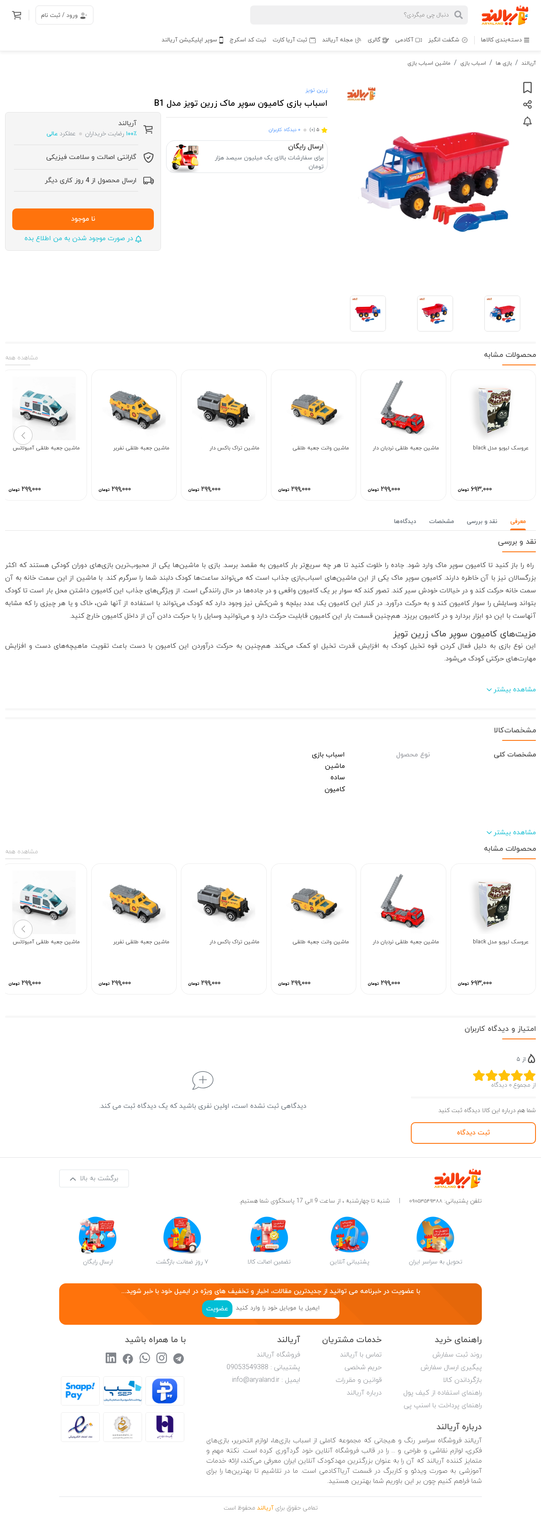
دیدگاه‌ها (405, 522)
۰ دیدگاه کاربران (284, 129)
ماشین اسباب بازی (429, 63)
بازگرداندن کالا (462, 1380)
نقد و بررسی (482, 522)
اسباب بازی (473, 63)
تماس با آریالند (361, 1354)
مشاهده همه (21, 357)
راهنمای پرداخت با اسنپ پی (443, 1405)
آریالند (529, 63)
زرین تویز (317, 90)
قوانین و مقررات (359, 1380)
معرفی (518, 522)
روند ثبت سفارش (457, 1354)
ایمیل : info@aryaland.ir (266, 1380)
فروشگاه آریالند (278, 1354)
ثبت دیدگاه (473, 1132)
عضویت (217, 1308)
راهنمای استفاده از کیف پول (442, 1392)
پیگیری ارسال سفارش (451, 1367)
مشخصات (441, 522)
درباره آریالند (364, 1392)
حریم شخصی (363, 1367)
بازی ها (504, 63)
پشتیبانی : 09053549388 (263, 1367)
